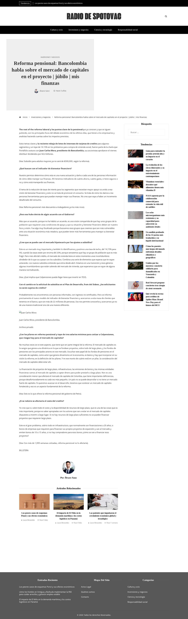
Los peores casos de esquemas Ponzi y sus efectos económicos (58, 3)
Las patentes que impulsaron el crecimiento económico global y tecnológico (68, 516)
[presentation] (33, 2)
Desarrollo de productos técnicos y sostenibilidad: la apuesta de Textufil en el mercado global (103, 521)
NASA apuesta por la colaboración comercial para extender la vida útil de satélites (155, 201)
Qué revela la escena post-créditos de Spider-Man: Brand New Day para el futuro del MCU (154, 299)
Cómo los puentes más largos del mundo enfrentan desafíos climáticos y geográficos (155, 252)
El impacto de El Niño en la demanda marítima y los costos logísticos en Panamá (34, 516)
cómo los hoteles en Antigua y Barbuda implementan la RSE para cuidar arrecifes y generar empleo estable (45, 593)
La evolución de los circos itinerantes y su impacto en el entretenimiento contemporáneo (155, 170)
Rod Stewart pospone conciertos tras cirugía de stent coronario (155, 285)
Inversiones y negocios (50, 57)
